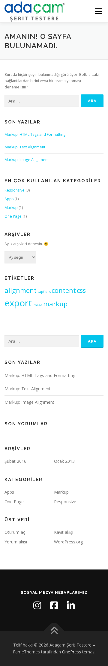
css (81, 290)
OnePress (71, 652)
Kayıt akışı (63, 532)
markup (55, 303)
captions (44, 292)
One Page (13, 216)
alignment (20, 290)
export (18, 303)
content (64, 290)
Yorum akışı (15, 542)
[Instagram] (37, 605)
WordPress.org (68, 542)
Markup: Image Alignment (26, 159)
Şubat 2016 (15, 461)
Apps (9, 198)
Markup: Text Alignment (24, 147)
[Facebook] (54, 605)
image (37, 305)
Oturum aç (14, 532)
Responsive (14, 190)
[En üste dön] (54, 630)
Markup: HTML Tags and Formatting (34, 134)
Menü (98, 11)
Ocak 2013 (64, 461)
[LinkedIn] (70, 605)
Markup (11, 207)
